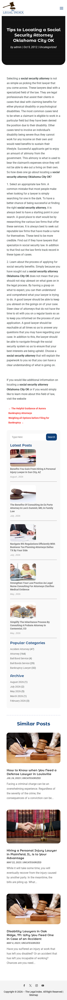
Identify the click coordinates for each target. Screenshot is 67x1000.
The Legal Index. (34, 991)
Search (51, 437)
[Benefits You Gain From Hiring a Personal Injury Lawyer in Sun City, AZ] (23, 458)
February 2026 (18, 700)
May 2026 (15, 691)
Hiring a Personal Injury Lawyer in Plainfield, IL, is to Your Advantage (32, 854)
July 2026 (15, 686)
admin (17, 47)
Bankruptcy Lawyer (20, 667)
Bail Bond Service (19, 658)
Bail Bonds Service (20, 663)
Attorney (14, 653)
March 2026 (16, 696)
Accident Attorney (19, 649)
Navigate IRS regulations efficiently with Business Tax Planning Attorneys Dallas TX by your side (32, 547)
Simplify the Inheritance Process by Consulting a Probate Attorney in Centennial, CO (30, 625)
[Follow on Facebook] (24, 985)
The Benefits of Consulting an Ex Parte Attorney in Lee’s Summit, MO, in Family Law (31, 508)
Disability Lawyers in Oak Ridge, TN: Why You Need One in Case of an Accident (30, 935)
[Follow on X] (30, 985)
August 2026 (17, 682)
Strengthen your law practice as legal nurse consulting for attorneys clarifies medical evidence (32, 586)
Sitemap (33, 995)
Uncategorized (48, 47)
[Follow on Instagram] (36, 985)
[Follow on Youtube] (42, 985)
